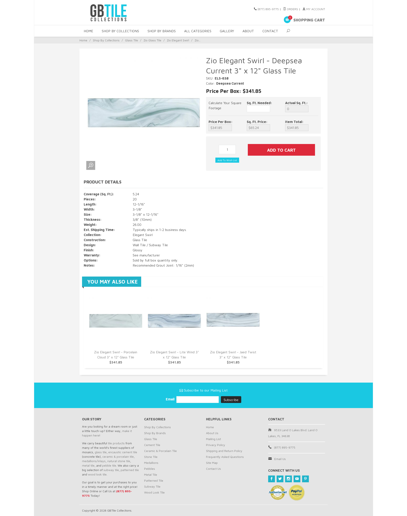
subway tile (111, 470)
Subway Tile (152, 486)
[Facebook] (271, 478)
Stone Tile (151, 457)
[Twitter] (280, 478)
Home (88, 31)
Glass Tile (131, 40)
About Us (212, 433)
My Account (315, 9)
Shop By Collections (120, 31)
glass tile (101, 452)
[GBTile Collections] (120, 12)
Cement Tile (152, 445)
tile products (116, 443)
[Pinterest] (305, 478)
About (248, 31)
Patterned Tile (153, 480)
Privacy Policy (215, 445)
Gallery (227, 31)
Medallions (151, 462)
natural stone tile (118, 461)
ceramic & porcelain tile (118, 456)
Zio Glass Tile (152, 40)
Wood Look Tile (154, 492)
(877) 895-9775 (268, 9)
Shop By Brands (162, 31)
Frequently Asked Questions (225, 457)
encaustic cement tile (122, 452)
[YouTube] (297, 478)
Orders (292, 9)
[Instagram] (288, 478)
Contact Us (213, 468)
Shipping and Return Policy (224, 451)
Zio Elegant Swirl (178, 40)
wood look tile (97, 474)
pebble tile (109, 465)
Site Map (212, 462)
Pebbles (149, 468)
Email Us (280, 459)
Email (170, 399)
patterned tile (130, 470)
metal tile (88, 465)
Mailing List (213, 439)
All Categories (197, 31)
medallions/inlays (94, 461)
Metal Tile (150, 474)
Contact (270, 31)
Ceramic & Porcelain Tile (160, 451)
